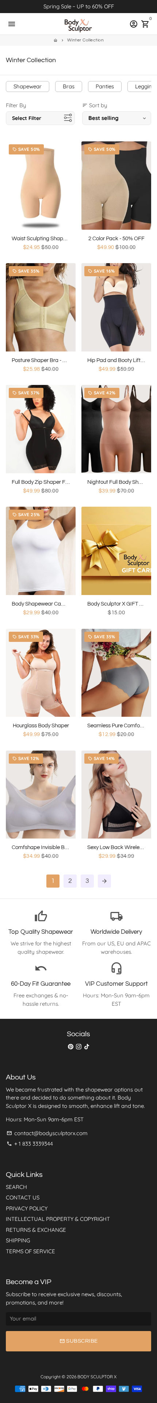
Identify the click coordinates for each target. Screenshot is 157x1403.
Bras (68, 86)
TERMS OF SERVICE (30, 1251)
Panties (105, 86)
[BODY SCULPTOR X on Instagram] (78, 1046)
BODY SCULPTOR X (96, 1376)
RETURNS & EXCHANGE (36, 1229)
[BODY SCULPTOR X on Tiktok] (86, 1046)
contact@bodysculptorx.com (47, 1133)
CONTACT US (22, 1197)
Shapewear (28, 86)
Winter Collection (85, 40)
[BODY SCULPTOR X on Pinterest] (70, 1046)
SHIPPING (18, 1240)
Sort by (94, 105)
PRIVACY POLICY (26, 1208)
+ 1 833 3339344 (30, 1143)
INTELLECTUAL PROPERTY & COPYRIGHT (58, 1218)
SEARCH (16, 1186)
